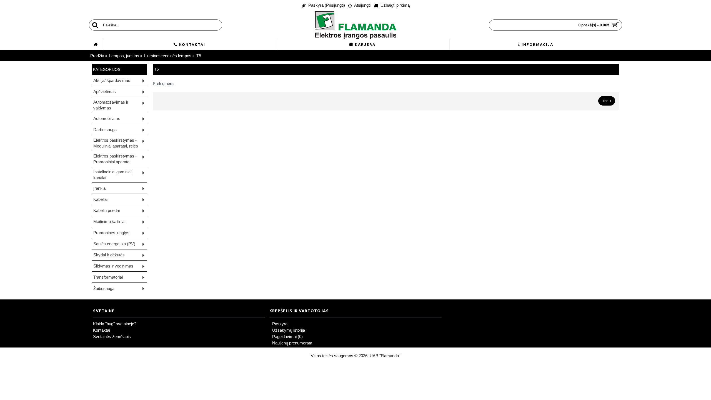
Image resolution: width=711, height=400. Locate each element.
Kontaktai (101, 330)
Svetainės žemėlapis (112, 336)
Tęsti (606, 100)
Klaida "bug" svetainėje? (114, 323)
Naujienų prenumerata (292, 343)
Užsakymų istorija (288, 330)
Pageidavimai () (287, 336)
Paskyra (279, 323)
